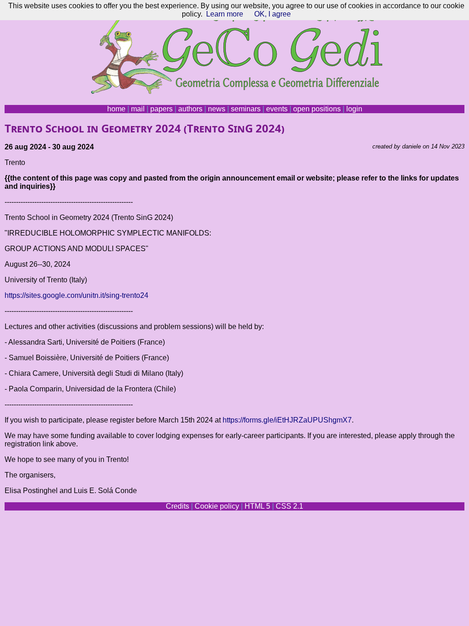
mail (138, 109)
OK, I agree (272, 14)
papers (161, 109)
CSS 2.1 (289, 506)
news (216, 109)
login (354, 109)
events (277, 109)
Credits (177, 506)
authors (190, 109)
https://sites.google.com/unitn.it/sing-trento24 (76, 295)
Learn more (224, 14)
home (116, 109)
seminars (246, 109)
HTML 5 (257, 506)
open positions (317, 109)
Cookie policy (217, 506)
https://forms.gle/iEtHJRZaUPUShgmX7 (287, 420)
